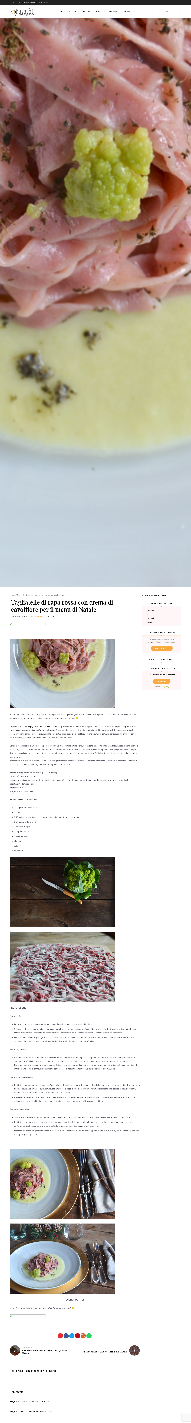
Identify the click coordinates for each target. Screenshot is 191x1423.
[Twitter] (71, 1335)
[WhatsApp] (89, 1335)
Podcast (161, 681)
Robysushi (72, 12)
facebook (151, 2)
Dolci (149, 622)
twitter (146, 2)
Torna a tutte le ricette (155, 595)
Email (141, 2)
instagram (156, 2)
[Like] (60, 1335)
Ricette (87, 12)
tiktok (177, 2)
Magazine (113, 12)
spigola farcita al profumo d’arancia (44, 726)
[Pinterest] (77, 1335)
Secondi (150, 618)
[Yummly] (83, 1335)
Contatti (128, 12)
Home (60, 12)
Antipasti (151, 610)
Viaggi (99, 12)
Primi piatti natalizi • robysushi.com (36, 1411)
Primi (39, 617)
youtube (161, 2)
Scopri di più (162, 648)
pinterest (167, 2)
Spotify (166, 687)
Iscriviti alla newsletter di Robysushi (29, 3)
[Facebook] (66, 1335)
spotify (172, 2)
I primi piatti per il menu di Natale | (35, 1401)
